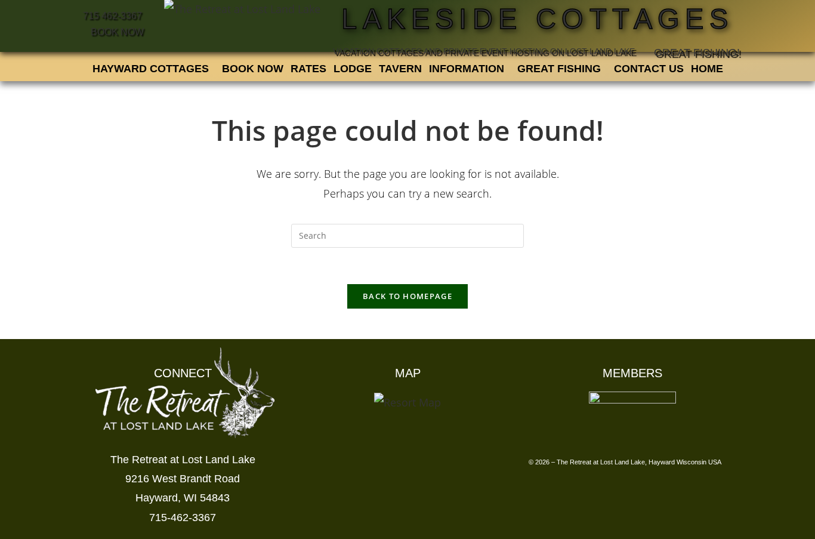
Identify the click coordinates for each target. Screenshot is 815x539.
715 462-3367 (112, 15)
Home (707, 69)
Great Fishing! (697, 52)
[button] (153, 68)
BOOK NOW (116, 31)
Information (466, 69)
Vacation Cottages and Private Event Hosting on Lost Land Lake (484, 51)
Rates (308, 69)
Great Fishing (559, 69)
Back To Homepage (407, 296)
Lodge (353, 69)
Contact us (649, 69)
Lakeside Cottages (537, 19)
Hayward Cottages (150, 69)
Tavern (400, 69)
